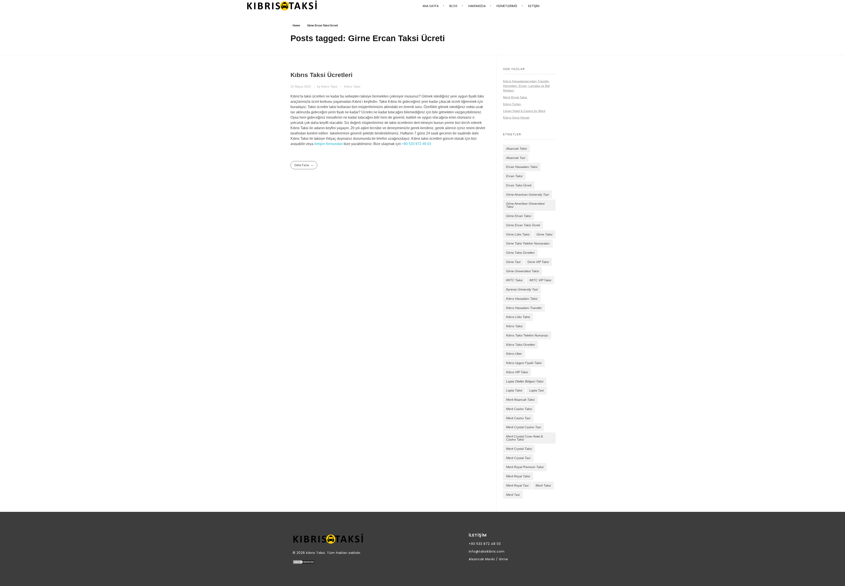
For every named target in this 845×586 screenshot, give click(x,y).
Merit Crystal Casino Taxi (523, 427)
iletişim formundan (328, 144)
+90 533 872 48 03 (416, 144)
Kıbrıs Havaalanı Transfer (524, 308)
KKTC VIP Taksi (540, 280)
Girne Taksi (544, 234)
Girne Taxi (513, 262)
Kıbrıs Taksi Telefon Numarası (527, 335)
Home (296, 25)
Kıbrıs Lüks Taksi (518, 317)
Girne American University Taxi (527, 194)
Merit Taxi (513, 494)
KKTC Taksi (514, 280)
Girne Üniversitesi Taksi (522, 271)
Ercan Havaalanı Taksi (521, 167)
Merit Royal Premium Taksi (525, 467)
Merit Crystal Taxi (518, 458)
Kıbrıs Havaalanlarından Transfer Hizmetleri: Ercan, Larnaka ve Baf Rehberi (526, 85)
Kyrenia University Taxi (522, 289)
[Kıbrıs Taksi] (281, 5)
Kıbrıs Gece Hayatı (516, 117)
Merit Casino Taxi (518, 418)
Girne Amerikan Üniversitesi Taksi (525, 205)
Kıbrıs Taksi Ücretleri (321, 75)
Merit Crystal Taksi (519, 448)
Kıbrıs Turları (512, 104)
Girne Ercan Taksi (518, 216)
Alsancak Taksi (516, 148)
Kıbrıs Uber (514, 353)
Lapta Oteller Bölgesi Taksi (524, 381)
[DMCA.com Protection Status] (334, 562)
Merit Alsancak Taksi (520, 399)
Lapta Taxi (536, 390)
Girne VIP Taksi (538, 262)
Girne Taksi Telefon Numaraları (528, 243)
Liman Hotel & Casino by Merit (524, 111)
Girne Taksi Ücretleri (520, 252)
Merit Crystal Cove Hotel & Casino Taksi (524, 438)
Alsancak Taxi (515, 158)
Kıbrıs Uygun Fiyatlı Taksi (524, 363)
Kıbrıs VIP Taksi (517, 372)
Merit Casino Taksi (519, 409)
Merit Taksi (543, 485)
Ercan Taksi (514, 176)
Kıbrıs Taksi (329, 86)
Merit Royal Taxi (517, 485)
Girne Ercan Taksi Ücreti (523, 225)
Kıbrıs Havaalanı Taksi (521, 298)
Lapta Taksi (514, 390)
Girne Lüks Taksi (517, 234)
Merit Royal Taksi (515, 97)
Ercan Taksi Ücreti (518, 185)
